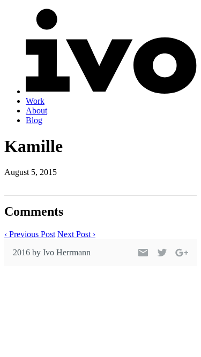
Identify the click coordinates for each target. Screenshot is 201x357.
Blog (34, 120)
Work (35, 100)
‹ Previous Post (29, 234)
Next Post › (76, 234)
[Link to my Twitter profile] (162, 252)
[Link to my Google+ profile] (181, 252)
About (36, 110)
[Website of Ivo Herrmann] (111, 91)
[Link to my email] (143, 252)
